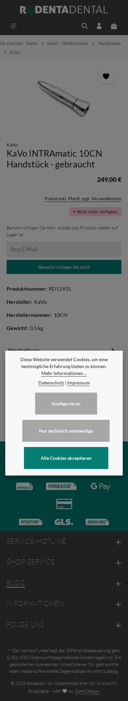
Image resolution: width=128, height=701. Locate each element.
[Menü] (13, 25)
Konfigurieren (66, 403)
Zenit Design (87, 691)
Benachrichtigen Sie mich (64, 267)
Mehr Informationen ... (64, 373)
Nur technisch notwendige (66, 431)
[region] (64, 98)
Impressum (78, 382)
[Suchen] (84, 25)
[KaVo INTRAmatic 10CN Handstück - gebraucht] (64, 98)
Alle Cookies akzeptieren (66, 458)
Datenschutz (51, 382)
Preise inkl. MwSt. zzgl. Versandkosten (83, 198)
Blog (16, 582)
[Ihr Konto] (99, 25)
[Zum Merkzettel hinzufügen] (106, 76)
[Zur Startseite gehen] (64, 10)
